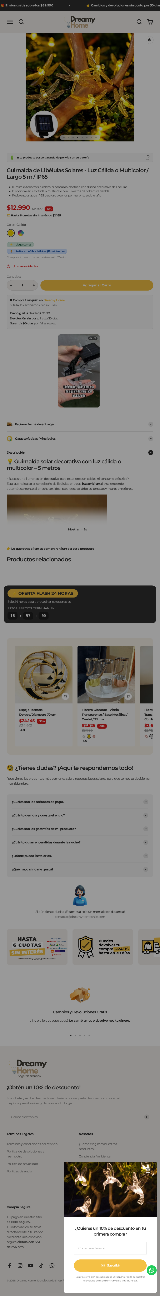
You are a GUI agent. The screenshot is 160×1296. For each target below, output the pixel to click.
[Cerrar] (148, 1170)
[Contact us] (152, 1270)
